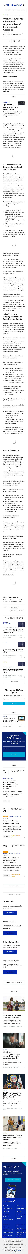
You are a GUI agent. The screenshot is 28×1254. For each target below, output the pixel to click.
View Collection (14, 681)
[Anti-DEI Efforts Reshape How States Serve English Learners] (14, 1123)
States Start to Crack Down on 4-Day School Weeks (12, 1016)
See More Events (14, 886)
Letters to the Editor (22, 1208)
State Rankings (14, 607)
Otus (13, 876)
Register (6, 836)
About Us (5, 1205)
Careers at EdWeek (8, 1219)
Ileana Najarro (6, 1148)
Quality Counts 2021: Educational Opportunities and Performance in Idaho (13, 670)
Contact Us (20, 1205)
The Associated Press (8, 725)
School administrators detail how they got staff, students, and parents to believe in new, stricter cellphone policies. (12, 114)
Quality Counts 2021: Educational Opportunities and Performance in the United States (13, 631)
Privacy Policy (7, 1246)
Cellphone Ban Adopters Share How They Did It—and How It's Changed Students (10, 107)
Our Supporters (7, 1216)
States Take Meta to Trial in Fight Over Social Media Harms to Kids (11, 720)
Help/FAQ (19, 1211)
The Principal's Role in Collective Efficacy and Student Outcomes (11, 860)
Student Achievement (6, 623)
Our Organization (7, 1208)
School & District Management (8, 102)
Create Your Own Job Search (13, 982)
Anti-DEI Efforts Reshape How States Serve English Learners (12, 1137)
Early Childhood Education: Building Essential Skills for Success (10, 785)
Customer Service (21, 1214)
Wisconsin (13, 610)
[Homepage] (14, 5)
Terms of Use (17, 1250)
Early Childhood (8, 778)
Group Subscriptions (8, 1232)
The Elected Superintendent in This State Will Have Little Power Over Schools (11, 1055)
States (5, 14)
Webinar (5, 818)
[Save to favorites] (14, 41)
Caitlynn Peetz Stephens (9, 1026)
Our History (6, 1211)
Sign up (14, 754)
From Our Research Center (14, 16)
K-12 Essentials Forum (9, 780)
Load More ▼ (14, 1158)
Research (20, 610)
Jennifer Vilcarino (7, 1067)
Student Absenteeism (15, 816)
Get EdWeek (6, 1224)
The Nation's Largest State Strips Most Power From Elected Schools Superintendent (12, 1096)
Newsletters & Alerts (8, 1229)
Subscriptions (6, 1227)
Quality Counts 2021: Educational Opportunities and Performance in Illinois (13, 651)
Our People (6, 1214)
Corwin (14, 837)
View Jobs (9, 912)
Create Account (14, 1179)
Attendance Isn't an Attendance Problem (11, 822)
